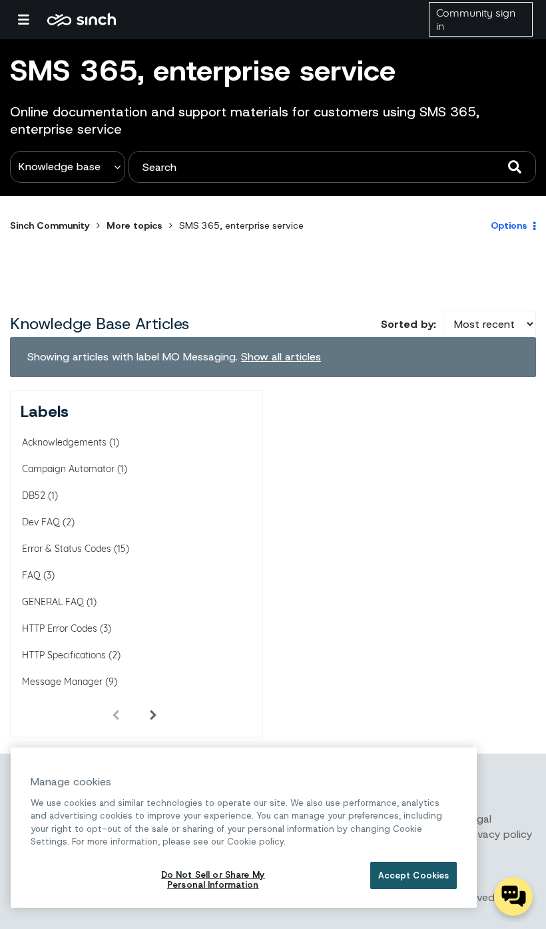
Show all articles (281, 357)
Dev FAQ (41, 522)
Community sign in (475, 19)
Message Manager (62, 682)
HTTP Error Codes (59, 628)
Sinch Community (82, 19)
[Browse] (30, 19)
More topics (134, 225)
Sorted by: (408, 324)
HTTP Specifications (64, 655)
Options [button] (509, 225)
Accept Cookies (413, 875)
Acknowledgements (64, 442)
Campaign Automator (68, 469)
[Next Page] (153, 714)
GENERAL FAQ (53, 602)
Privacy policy (498, 834)
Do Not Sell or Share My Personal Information (213, 880)
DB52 (33, 495)
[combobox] (332, 167)
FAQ (31, 575)
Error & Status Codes (66, 549)
